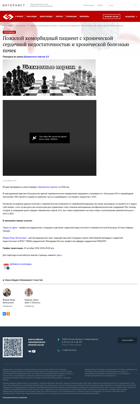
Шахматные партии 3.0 (36, 57)
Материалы (84, 16)
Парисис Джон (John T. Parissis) (32, 301)
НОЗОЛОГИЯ (130, 17)
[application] (49, 138)
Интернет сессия (111, 17)
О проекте (19, 16)
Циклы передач (46, 16)
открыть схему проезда (71, 345)
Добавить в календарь (21, 264)
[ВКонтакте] (4, 313)
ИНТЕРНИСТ (15, 5)
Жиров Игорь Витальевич (9, 301)
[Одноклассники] (8, 313)
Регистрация (89, 5)
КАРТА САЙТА (127, 340)
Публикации (71, 16)
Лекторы (59, 16)
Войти (100, 5)
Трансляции (31, 16)
